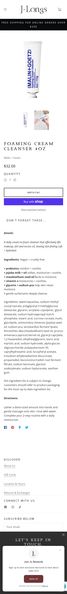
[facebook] (5, 506)
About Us (9, 466)
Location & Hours (14, 484)
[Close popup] (63, 535)
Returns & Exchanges (17, 493)
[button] (11, 71)
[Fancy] (19, 427)
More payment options (33, 209)
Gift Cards (10, 475)
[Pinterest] (12, 427)
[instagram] (12, 506)
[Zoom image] (33, 71)
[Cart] (59, 9)
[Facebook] (5, 427)
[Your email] (33, 527)
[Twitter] (26, 427)
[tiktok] (19, 506)
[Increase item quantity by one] (14, 180)
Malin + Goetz (12, 158)
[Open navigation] (7, 9)
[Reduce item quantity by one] (5, 180)
